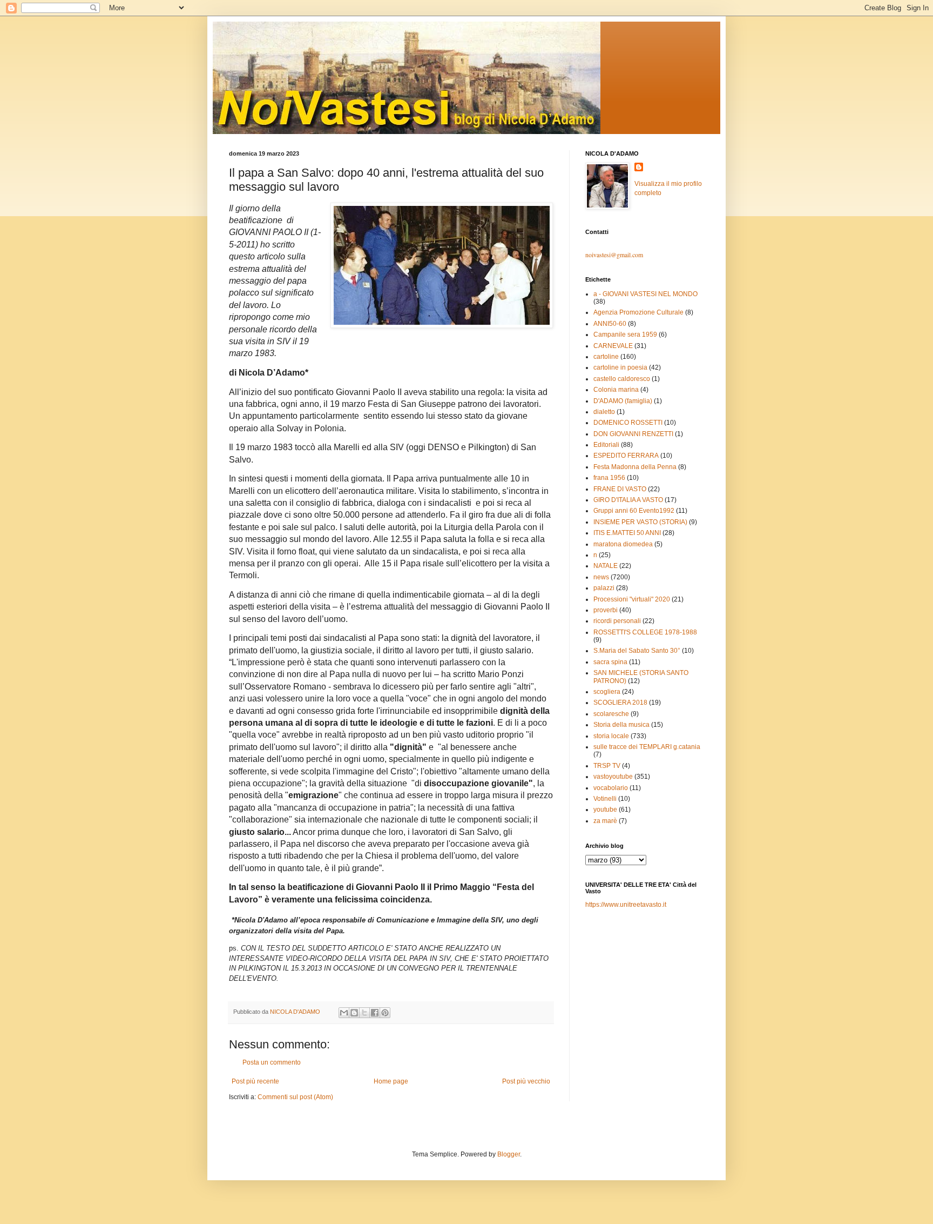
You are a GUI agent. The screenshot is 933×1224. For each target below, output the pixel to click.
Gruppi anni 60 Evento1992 (633, 510)
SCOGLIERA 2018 (620, 702)
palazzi (603, 588)
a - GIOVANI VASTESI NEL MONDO (645, 294)
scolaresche (611, 714)
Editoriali (606, 445)
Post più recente (255, 1081)
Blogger (508, 1154)
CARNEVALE (613, 346)
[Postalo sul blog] (354, 1012)
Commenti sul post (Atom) (295, 1097)
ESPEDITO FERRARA (626, 455)
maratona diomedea (623, 544)
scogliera (606, 691)
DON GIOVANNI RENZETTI (633, 434)
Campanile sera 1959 (625, 334)
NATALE (605, 566)
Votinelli (605, 798)
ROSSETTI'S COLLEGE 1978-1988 (645, 632)
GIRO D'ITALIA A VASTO (628, 500)
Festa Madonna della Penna (635, 467)
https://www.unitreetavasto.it (625, 904)
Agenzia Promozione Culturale (638, 312)
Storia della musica (621, 724)
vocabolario (610, 788)
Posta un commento (271, 1062)
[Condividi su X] (364, 1012)
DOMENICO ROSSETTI (627, 422)
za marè (605, 821)
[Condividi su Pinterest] (385, 1012)
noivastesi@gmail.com (614, 254)
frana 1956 (609, 477)
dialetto (604, 412)
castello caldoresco (621, 379)
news (601, 577)
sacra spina (610, 662)
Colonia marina (616, 389)
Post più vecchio (526, 1081)
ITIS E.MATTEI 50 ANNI (627, 533)
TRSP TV (606, 766)
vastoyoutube (613, 776)
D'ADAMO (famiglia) (622, 401)
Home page (391, 1081)
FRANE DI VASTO (619, 489)
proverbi (605, 610)
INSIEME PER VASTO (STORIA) (640, 522)
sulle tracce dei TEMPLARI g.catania (646, 747)
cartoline (606, 356)
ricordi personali (617, 621)
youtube (605, 809)
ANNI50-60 (609, 323)
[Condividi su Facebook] (374, 1012)
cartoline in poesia (620, 367)
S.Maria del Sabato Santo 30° (636, 650)
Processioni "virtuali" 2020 (631, 599)
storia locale (611, 736)
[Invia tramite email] (344, 1012)
